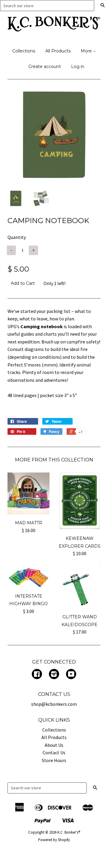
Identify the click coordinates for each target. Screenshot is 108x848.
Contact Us (54, 752)
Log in (77, 66)
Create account (44, 66)
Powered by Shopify (54, 839)
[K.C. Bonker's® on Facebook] (37, 675)
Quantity (17, 237)
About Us (54, 745)
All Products (57, 51)
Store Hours (54, 760)
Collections (23, 51)
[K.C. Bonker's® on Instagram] (54, 675)
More (87, 51)
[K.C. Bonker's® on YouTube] (71, 675)
